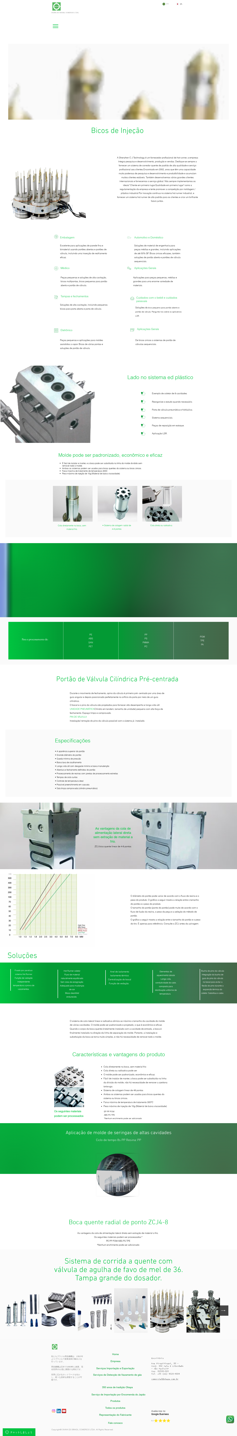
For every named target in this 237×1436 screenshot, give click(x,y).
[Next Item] (223, 1310)
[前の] (11, 836)
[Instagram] (53, 1411)
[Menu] (55, 26)
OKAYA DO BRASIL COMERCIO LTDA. (65, 13)
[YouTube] (64, 1411)
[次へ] (226, 836)
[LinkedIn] (59, 1411)
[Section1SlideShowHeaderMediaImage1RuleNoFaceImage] (118, 862)
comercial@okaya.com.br (164, 1379)
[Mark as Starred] (156, 1420)
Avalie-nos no (160, 1412)
